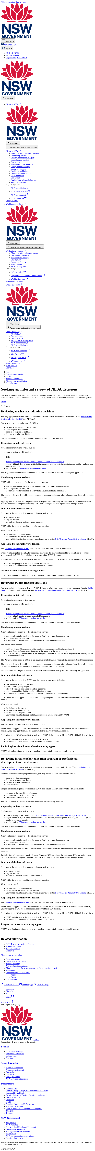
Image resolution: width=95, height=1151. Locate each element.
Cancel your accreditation (16, 961)
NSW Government (10, 1118)
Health (8, 1102)
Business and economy (20, 255)
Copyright (10, 1072)
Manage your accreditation (11, 955)
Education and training (20, 160)
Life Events (15, 178)
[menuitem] (12, 53)
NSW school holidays (19, 345)
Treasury (9, 1113)
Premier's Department (14, 1106)
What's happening (14, 332)
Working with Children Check (18, 973)
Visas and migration (18, 182)
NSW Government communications (20, 1136)
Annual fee (10, 970)
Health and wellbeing (19, 171)
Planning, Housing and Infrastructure (20, 1104)
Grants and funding (18, 169)
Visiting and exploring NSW (22, 340)
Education (10, 1100)
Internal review (12, 979)
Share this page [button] (41, 985)
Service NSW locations (15, 1054)
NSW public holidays (19, 343)
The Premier (11, 1123)
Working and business (16, 251)
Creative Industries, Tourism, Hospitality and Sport (26, 1095)
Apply (13, 975)
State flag (9, 1058)
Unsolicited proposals (14, 1138)
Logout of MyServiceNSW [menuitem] (16, 57)
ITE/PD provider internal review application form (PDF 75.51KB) (60, 815)
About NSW (16, 334)
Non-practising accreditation (17, 966)
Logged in (8, 49)
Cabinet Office (11, 1088)
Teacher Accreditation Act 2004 (17, 549)
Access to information (14, 1068)
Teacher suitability (13, 964)
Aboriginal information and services (25, 153)
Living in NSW (13, 151)
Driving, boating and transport (22, 158)
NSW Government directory (17, 1079)
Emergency (15, 162)
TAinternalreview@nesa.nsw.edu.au (33, 468)
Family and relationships (20, 167)
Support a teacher (13, 949)
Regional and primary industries (23, 180)
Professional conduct (14, 946)
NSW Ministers (12, 1125)
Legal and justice (17, 176)
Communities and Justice (15, 1093)
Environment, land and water (22, 164)
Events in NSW (17, 338)
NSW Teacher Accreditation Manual (20, 944)
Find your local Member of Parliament (21, 1127)
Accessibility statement (15, 1070)
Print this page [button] (26, 985)
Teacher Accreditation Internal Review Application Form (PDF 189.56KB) (35, 462)
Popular (5, 1046)
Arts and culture (17, 336)
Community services (19, 155)
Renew (13, 977)
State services (11, 1056)
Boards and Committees (15, 1129)
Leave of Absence (13, 959)
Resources (10, 951)
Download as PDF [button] (10, 985)
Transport (9, 1111)
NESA (36, 1040)
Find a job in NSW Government (18, 1131)
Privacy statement (13, 1077)
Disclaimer (10, 1074)
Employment (16, 260)
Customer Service (13, 1097)
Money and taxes (17, 264)
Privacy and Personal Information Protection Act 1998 (56, 590)
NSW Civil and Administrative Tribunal (70, 539)
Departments (7, 1083)
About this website (10, 1063)
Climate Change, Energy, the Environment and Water (27, 1091)
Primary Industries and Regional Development (24, 1109)
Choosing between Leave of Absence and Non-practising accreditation (33, 968)
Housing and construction (21, 173)
